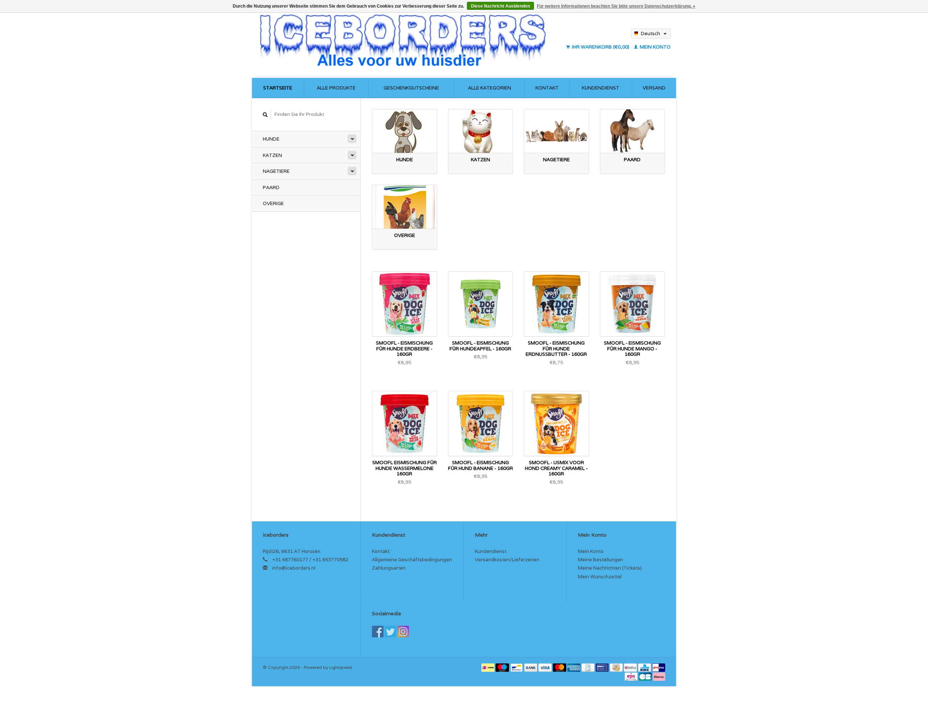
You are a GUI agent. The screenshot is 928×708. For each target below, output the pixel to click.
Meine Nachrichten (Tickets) (610, 568)
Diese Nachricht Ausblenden (500, 6)
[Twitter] (390, 631)
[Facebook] (378, 631)
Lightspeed (340, 667)
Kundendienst (600, 88)
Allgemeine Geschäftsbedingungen (412, 560)
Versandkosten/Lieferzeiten (507, 560)
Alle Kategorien (489, 88)
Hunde (271, 139)
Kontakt (547, 88)
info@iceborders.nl (293, 568)
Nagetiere (276, 171)
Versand (654, 88)
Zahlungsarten (389, 568)
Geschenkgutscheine (411, 88)
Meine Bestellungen (600, 560)
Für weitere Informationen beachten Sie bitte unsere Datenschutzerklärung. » (616, 6)
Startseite (277, 88)
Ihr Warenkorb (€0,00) (600, 47)
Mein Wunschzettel (600, 577)
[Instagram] (403, 631)
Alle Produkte (336, 88)
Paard (271, 187)
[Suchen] (265, 114)
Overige (273, 203)
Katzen (272, 155)
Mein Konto (655, 47)
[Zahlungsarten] (488, 667)
